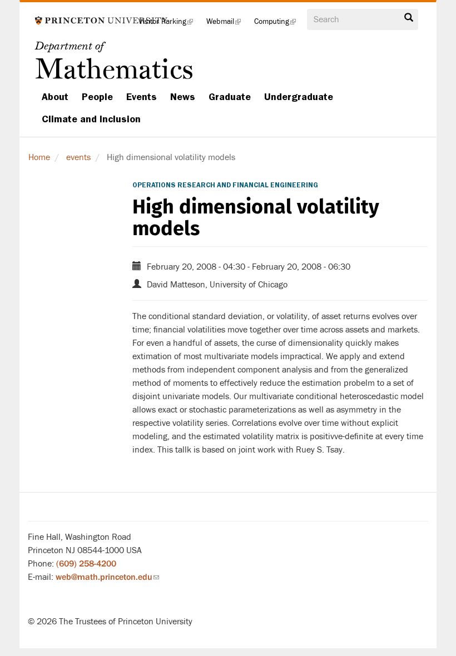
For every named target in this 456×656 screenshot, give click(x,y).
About (55, 97)
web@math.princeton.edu (107, 577)
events (78, 157)
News (182, 97)
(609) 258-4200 (86, 563)
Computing (278, 25)
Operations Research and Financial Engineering (225, 185)
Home (39, 157)
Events (141, 97)
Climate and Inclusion (91, 119)
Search (409, 20)
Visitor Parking (169, 25)
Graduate (230, 97)
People (97, 97)
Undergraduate (298, 97)
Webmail (226, 25)
